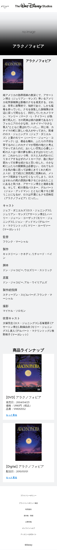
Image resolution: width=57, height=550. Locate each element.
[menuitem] (5, 6)
